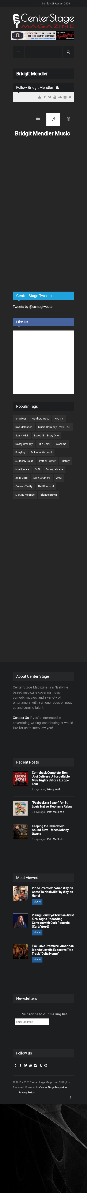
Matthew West (40, 418)
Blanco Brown (49, 494)
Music (53, 119)
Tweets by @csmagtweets (33, 307)
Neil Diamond (46, 486)
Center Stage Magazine (53, 1087)
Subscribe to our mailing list (44, 1014)
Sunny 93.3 (21, 435)
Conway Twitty (23, 486)
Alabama (61, 444)
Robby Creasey (24, 444)
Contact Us (21, 718)
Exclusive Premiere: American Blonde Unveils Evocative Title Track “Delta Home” (53, 949)
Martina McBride (25, 494)
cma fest (20, 418)
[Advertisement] (44, 255)
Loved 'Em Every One (46, 435)
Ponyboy (20, 452)
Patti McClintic (55, 811)
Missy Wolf (53, 789)
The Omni (44, 444)
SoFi (37, 469)
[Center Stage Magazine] (43, 21)
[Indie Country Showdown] (42, 35)
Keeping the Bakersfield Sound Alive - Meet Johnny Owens (50, 829)
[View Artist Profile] (57, 87)
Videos (38, 119)
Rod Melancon (23, 427)
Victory (65, 460)
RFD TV (59, 418)
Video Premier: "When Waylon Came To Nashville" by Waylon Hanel (52, 891)
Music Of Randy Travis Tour (54, 427)
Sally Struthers (41, 477)
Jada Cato (21, 477)
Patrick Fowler (47, 460)
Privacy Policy (27, 1092)
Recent (22, 119)
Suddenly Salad (24, 460)
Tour (68, 119)
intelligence (22, 469)
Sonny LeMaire (54, 469)
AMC (59, 477)
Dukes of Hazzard (41, 452)
